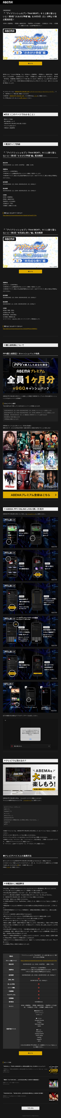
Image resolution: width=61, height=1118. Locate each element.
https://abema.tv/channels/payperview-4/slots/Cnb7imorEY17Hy (20, 215)
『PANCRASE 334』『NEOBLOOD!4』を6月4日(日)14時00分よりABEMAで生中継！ (23, 1093)
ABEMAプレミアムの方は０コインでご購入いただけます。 (15, 1096)
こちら (35, 96)
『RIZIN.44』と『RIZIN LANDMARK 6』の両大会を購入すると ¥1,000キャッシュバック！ (24, 1066)
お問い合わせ (23, 98)
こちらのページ (31, 514)
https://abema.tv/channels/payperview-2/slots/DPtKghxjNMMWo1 (20, 328)
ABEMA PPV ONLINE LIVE (17, 96)
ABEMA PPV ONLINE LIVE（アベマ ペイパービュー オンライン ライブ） (34, 91)
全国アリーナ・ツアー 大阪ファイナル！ (11, 1082)
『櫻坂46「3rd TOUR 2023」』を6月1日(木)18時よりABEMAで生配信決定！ (21, 1079)
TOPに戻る (31, 1108)
